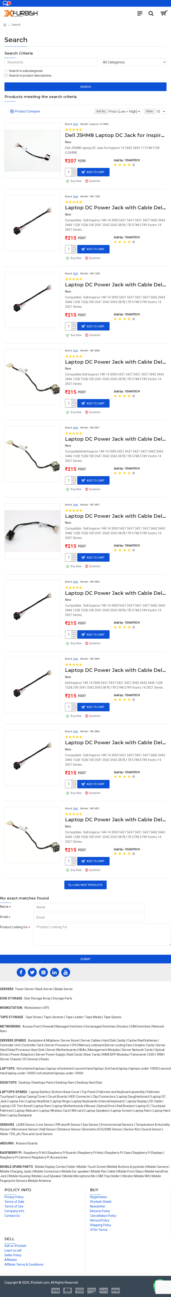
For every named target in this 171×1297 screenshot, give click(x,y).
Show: (149, 111)
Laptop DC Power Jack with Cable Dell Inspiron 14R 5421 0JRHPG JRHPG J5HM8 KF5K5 (116, 820)
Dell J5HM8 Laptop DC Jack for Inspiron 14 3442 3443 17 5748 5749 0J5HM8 (116, 135)
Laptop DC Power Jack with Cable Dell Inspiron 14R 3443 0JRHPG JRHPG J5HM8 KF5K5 (116, 670)
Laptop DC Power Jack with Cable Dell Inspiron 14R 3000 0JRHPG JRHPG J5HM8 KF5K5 (116, 362)
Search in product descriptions (30, 75)
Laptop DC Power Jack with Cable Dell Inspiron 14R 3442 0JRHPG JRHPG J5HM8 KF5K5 (116, 593)
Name (4, 906)
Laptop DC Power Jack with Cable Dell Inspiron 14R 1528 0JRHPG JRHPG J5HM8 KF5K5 (116, 285)
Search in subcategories (26, 71)
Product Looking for (14, 927)
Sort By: (101, 111)
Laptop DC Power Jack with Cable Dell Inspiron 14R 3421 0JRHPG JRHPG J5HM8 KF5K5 (116, 439)
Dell (75, 124)
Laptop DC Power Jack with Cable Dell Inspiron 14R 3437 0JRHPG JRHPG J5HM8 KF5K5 (116, 516)
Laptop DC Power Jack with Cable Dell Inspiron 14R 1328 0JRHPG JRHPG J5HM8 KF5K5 (116, 208)
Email (4, 917)
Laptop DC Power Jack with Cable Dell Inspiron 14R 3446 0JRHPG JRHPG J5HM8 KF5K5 (116, 743)
